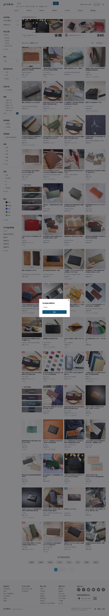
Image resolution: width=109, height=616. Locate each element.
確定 (54, 312)
